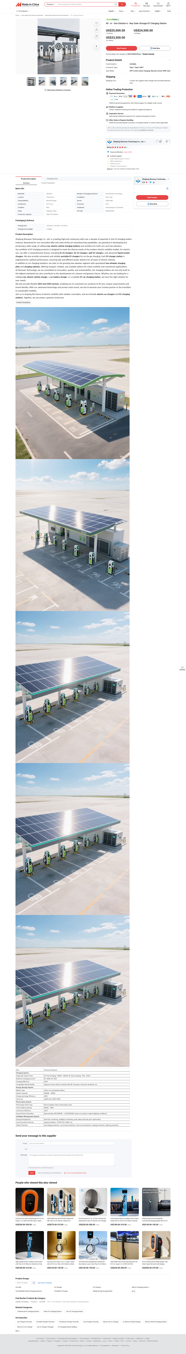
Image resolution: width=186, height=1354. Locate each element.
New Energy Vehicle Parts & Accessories (56, 15)
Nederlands (97, 1341)
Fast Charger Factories (91, 1322)
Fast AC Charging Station (74, 1311)
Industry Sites (107, 1338)
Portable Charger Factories (45, 1322)
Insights (147, 1338)
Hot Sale (18, 1287)
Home (17, 15)
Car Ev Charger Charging (45, 1327)
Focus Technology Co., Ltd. (79, 1345)
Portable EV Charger (61, 1291)
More (17, 1331)
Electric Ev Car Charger (24, 1327)
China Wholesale (84, 1338)
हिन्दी (122, 1341)
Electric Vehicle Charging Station (156, 1322)
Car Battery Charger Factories (69, 1322)
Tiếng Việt (142, 1341)
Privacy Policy (125, 1345)
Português (57, 1341)
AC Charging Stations (77, 15)
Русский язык (74, 1341)
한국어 (110, 1341)
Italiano (82, 1341)
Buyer (121, 11)
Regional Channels (118, 1338)
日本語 (117, 1341)
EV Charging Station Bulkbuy (67, 1327)
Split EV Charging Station (140, 1287)
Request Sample (148, 54)
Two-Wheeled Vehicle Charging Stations (29, 1291)
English (43, 1341)
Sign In (109, 169)
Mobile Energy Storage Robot (102, 1291)
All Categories (23, 11)
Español (49, 1341)
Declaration (115, 1345)
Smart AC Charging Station (53, 1311)
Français (64, 1341)
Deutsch (89, 1341)
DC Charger (97, 1287)
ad (133, 1291)
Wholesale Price (96, 1338)
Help (132, 11)
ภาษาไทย (128, 1341)
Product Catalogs (46, 1283)
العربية (104, 1341)
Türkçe (135, 1341)
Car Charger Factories (24, 1322)
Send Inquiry (121, 48)
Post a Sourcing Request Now (75, 1173)
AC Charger (58, 1287)
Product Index (130, 1338)
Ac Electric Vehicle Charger (132, 1322)
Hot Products (40, 1338)
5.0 (143, 182)
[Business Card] (167, 188)
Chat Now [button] (156, 48)
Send (31, 1173)
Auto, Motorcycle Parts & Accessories (32, 15)
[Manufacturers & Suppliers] (27, 4)
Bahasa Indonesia (152, 1341)
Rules (169, 11)
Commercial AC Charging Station (28, 1311)
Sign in (168, 6)
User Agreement (105, 1345)
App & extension (144, 11)
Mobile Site (139, 1338)
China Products (50, 1338)
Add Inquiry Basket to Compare (59, 90)
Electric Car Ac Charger (110, 1322)
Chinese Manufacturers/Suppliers (67, 1338)
